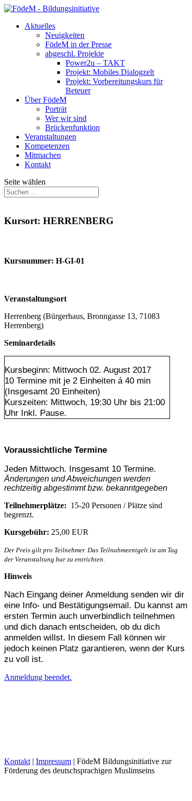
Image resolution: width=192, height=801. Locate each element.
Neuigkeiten (64, 35)
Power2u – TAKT (95, 62)
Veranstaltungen (50, 136)
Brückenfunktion (72, 127)
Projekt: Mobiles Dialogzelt (110, 72)
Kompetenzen (47, 146)
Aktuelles (40, 26)
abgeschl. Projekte (74, 53)
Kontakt (38, 164)
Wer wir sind (66, 118)
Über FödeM (46, 99)
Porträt (56, 109)
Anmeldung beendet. (38, 677)
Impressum (53, 761)
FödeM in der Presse (78, 44)
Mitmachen (43, 155)
